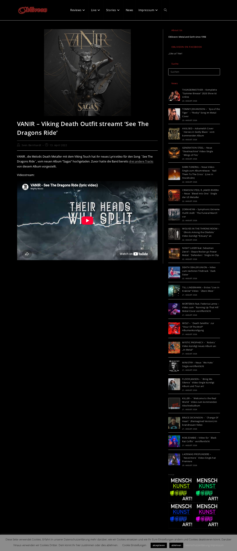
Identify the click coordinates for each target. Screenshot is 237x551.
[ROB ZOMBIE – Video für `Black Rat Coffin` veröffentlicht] (174, 441)
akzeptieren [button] (159, 545)
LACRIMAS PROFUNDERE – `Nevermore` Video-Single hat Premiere (199, 458)
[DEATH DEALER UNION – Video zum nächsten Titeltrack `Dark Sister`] (174, 272)
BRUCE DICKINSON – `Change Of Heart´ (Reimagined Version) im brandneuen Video (200, 421)
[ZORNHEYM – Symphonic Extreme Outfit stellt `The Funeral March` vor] (174, 214)
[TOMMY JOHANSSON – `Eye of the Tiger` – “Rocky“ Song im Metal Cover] (174, 114)
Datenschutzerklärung (197, 545)
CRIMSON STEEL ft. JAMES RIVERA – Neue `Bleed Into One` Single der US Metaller (200, 193)
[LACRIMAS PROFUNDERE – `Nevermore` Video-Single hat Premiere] (174, 459)
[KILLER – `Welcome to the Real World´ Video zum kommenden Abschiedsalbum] (174, 403)
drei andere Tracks (141, 161)
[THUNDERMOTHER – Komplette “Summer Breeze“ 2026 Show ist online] (174, 95)
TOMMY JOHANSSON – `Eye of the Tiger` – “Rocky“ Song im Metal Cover (201, 112)
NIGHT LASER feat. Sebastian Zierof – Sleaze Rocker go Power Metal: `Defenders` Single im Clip (200, 251)
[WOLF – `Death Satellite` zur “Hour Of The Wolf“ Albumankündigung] (174, 328)
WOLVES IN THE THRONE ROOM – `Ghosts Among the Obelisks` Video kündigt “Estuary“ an (200, 232)
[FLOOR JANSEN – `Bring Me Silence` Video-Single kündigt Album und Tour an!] (174, 384)
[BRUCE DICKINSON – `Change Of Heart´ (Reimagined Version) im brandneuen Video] (174, 423)
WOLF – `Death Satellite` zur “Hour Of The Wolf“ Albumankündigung (198, 327)
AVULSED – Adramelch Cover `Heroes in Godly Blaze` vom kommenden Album (198, 132)
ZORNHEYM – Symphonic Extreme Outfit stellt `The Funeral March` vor (200, 213)
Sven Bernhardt (31, 145)
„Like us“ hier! (175, 53)
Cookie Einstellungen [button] (134, 545)
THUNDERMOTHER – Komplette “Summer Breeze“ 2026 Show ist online (199, 93)
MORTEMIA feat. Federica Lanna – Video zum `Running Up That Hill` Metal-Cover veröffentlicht (201, 307)
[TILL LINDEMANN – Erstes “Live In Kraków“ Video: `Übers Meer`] (174, 291)
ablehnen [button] (176, 545)
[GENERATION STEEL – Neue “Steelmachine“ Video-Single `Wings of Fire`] (174, 153)
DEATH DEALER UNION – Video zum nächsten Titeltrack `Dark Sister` (199, 271)
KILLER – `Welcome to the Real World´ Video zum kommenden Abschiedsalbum (199, 402)
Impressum (217, 545)
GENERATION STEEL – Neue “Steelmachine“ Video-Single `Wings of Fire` (197, 151)
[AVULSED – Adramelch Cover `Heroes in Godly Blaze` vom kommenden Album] (174, 134)
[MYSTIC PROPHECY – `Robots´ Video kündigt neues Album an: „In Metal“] (174, 348)
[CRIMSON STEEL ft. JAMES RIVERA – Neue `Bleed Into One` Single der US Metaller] (174, 195)
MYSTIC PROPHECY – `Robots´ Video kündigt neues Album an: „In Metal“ (199, 346)
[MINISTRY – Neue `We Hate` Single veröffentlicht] (174, 366)
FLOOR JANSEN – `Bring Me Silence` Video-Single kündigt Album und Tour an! (198, 382)
